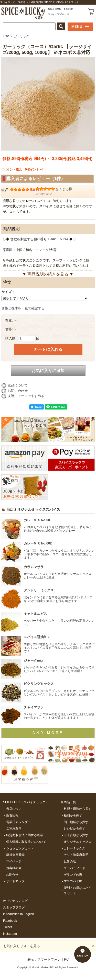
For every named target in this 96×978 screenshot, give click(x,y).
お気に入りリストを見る (21, 946)
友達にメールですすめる (26, 396)
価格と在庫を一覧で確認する (23, 308)
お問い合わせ (18, 391)
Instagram (10, 933)
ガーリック (21, 36)
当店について (15, 808)
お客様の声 (14, 868)
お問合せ (68, 9)
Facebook (10, 920)
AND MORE (48, 733)
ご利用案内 (14, 828)
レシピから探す (74, 828)
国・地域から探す (76, 822)
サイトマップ (15, 881)
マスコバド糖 (73, 881)
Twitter (7, 927)
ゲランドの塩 (73, 874)
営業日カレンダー (18, 822)
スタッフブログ (14, 907)
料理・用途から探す (77, 808)
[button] (61, 26)
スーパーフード (74, 868)
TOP (6, 36)
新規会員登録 (54, 9)
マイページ (14, 861)
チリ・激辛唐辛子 (76, 854)
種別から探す (73, 815)
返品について (18, 385)
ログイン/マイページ (58, 14)
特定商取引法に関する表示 (24, 835)
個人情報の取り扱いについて (26, 841)
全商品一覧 (68, 802)
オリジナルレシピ (15, 900)
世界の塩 (70, 861)
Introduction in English (18, 914)
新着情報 (12, 815)
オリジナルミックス (77, 841)
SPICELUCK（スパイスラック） (25, 802)
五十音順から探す (76, 835)
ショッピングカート (20, 848)
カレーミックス (74, 848)
